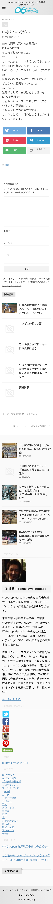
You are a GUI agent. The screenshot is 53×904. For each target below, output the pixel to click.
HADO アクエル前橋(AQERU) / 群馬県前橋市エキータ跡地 (34, 536)
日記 (7, 165)
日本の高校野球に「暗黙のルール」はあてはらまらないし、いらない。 (33, 309)
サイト (7, 255)
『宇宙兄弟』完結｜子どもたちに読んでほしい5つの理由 (35, 449)
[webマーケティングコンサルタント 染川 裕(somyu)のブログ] (26, 11)
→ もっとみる (11, 699)
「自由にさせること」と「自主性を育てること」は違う (34, 469)
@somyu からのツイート (15, 762)
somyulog (26, 894)
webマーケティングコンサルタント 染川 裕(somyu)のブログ (27, 890)
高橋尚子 (24, 387)
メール (8, 243)
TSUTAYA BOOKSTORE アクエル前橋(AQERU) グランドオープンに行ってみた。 (34, 515)
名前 (7, 230)
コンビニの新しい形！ (31, 323)
